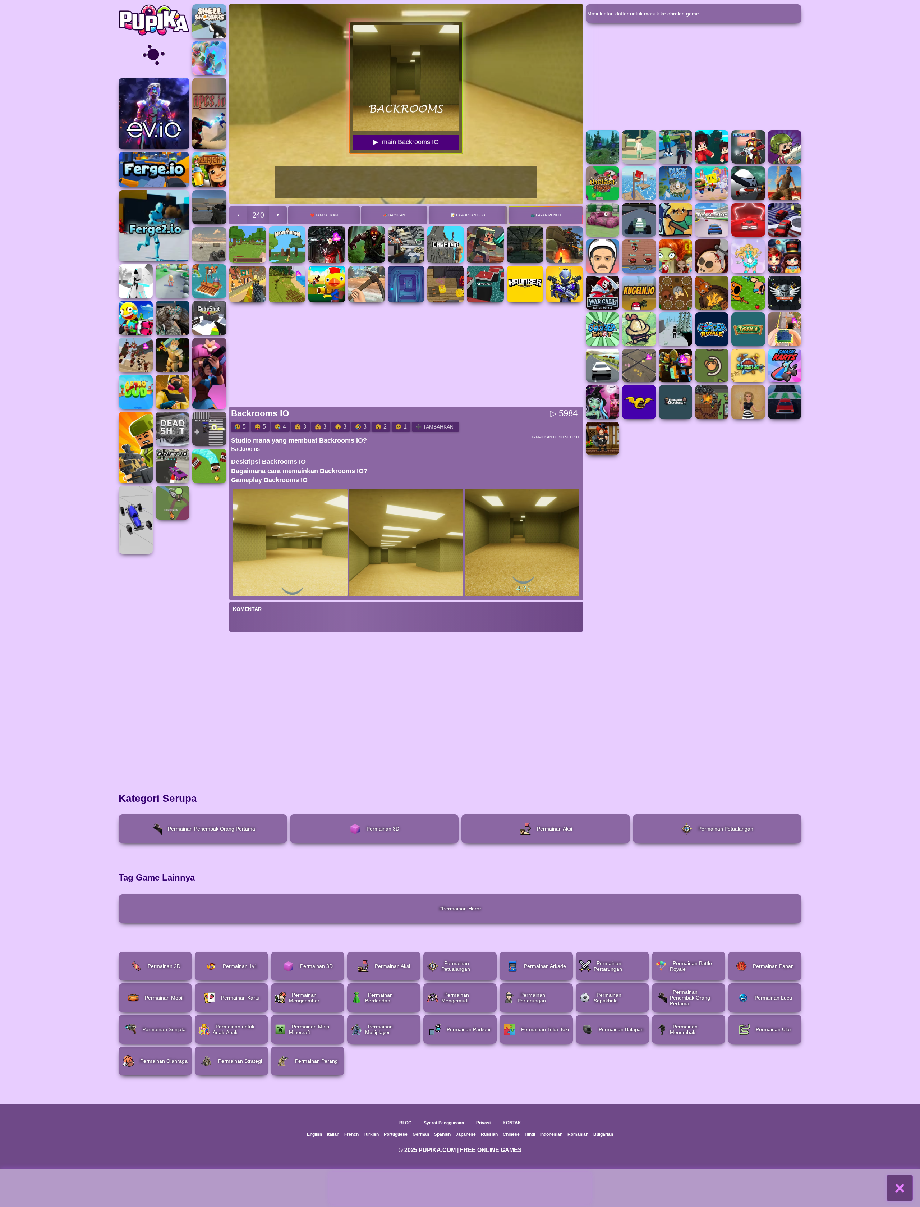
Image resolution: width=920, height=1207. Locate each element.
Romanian (577, 1134)
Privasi (483, 1122)
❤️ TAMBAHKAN (324, 215)
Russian (489, 1134)
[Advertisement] (460, 1188)
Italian (333, 1134)
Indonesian (551, 1134)
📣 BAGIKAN (394, 215)
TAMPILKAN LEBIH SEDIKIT (555, 437)
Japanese (466, 1134)
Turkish (371, 1134)
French (351, 1134)
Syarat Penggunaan (444, 1122)
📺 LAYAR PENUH (545, 215)
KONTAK (512, 1122)
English (314, 1134)
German (421, 1134)
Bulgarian (603, 1134)
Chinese (511, 1134)
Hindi (530, 1134)
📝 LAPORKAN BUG (468, 215)
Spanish (442, 1134)
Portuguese (396, 1134)
